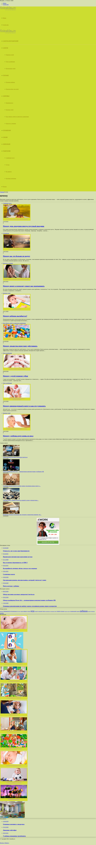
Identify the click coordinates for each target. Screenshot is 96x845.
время (22, 611)
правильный (73, 611)
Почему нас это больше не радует (16, 256)
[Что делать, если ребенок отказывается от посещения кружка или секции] (14, 783)
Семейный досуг (10, 158)
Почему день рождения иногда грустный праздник (23, 226)
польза (66, 611)
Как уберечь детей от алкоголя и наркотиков (17, 116)
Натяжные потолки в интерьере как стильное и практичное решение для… (22, 514)
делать (28, 611)
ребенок (84, 611)
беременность (7, 611)
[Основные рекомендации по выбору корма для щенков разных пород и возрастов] (11, 484)
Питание (6, 75)
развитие (78, 611)
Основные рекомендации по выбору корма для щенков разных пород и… (22, 486)
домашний (40, 611)
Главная (2, 192)
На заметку (9, 171)
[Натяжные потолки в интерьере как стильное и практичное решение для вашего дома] (11, 513)
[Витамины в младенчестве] (13, 733)
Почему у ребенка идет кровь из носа (18, 436)
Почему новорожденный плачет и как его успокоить (24, 406)
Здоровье (6, 96)
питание (62, 611)
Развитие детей (10, 54)
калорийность (47, 611)
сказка (2, 613)
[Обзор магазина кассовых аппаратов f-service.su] (11, 456)
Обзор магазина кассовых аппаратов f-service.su (15, 457)
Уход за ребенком (10, 61)
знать (44, 611)
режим (89, 611)
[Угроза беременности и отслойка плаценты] (13, 665)
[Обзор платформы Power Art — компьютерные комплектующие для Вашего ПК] (11, 470)
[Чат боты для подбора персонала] (11, 648)
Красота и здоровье (11, 123)
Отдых (7, 164)
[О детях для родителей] (8, 10)
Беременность (9, 103)
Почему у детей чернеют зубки (15, 376)
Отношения (7, 130)
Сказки (5, 137)
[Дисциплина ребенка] (14, 682)
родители (93, 611)
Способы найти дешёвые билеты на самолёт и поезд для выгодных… (21, 500)
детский (36, 611)
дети (32, 611)
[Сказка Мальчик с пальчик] (14, 699)
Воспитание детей (10, 68)
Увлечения (6, 144)
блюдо (19, 611)
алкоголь (1, 611)
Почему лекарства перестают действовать (20, 346)
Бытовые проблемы (11, 178)
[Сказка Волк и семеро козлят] (14, 749)
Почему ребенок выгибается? (15, 316)
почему (68, 611)
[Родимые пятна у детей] (13, 631)
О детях (5, 48)
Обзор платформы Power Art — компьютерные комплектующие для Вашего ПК (23, 471)
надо (56, 611)
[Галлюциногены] (14, 800)
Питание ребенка (10, 82)
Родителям (6, 151)
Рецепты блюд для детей (12, 89)
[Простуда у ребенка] (13, 716)
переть (58, 611)
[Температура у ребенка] (14, 766)
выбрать (25, 611)
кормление (52, 611)
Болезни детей (9, 109)
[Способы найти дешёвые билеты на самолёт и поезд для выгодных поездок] (11, 499)
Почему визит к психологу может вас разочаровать (24, 286)
